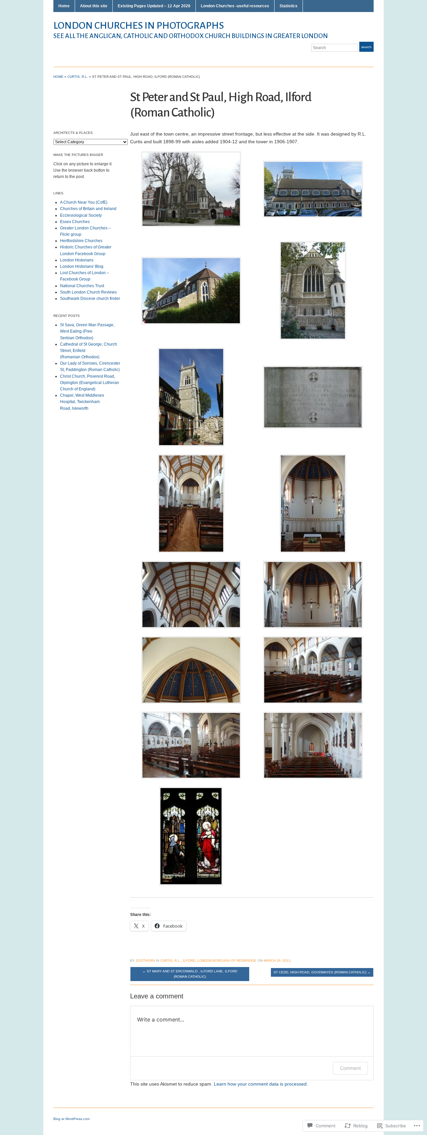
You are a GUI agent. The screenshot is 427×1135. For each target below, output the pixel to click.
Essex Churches (75, 221)
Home (64, 6)
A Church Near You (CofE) (83, 202)
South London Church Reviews (88, 292)
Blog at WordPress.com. (71, 1119)
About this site (93, 6)
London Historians (76, 260)
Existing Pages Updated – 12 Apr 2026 (154, 6)
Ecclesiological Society (81, 215)
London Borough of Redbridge (227, 960)
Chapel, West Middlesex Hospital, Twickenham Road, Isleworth (82, 401)
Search (366, 47)
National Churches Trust (82, 285)
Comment (350, 1068)
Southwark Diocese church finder (90, 298)
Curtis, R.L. (77, 76)
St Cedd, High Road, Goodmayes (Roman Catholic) (322, 972)
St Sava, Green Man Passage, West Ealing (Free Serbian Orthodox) (87, 331)
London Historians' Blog (81, 266)
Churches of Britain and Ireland (88, 208)
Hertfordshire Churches (81, 240)
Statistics (289, 6)
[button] (313, 189)
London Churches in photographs (138, 25)
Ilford (189, 960)
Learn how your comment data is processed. (261, 1084)
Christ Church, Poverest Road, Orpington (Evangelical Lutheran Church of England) (89, 382)
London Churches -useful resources (235, 6)
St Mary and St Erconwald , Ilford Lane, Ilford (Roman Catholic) (189, 973)
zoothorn (145, 960)
